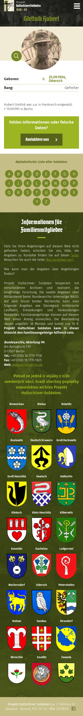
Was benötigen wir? (59, 260)
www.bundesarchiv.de (27, 365)
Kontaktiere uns (37, 140)
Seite (74, 255)
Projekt (28, 6)
